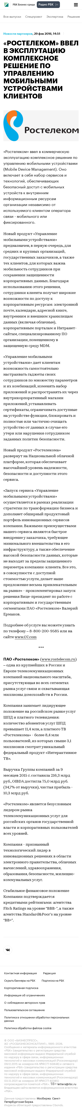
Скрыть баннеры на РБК (19, 980)
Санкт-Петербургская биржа (32, 1099)
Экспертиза (54, 16)
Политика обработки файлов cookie (28, 1028)
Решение (73, 16)
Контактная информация (20, 973)
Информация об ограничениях (24, 995)
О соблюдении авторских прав (24, 1002)
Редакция (49, 973)
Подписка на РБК (53, 980)
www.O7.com (26, 637)
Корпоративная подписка (21, 987)
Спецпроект (33, 16)
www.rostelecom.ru (58, 660)
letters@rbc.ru (66, 1084)
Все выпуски (12, 16)
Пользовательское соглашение (24, 1009)
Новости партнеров (18, 33)
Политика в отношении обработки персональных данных (36, 1018)
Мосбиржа (44, 1098)
